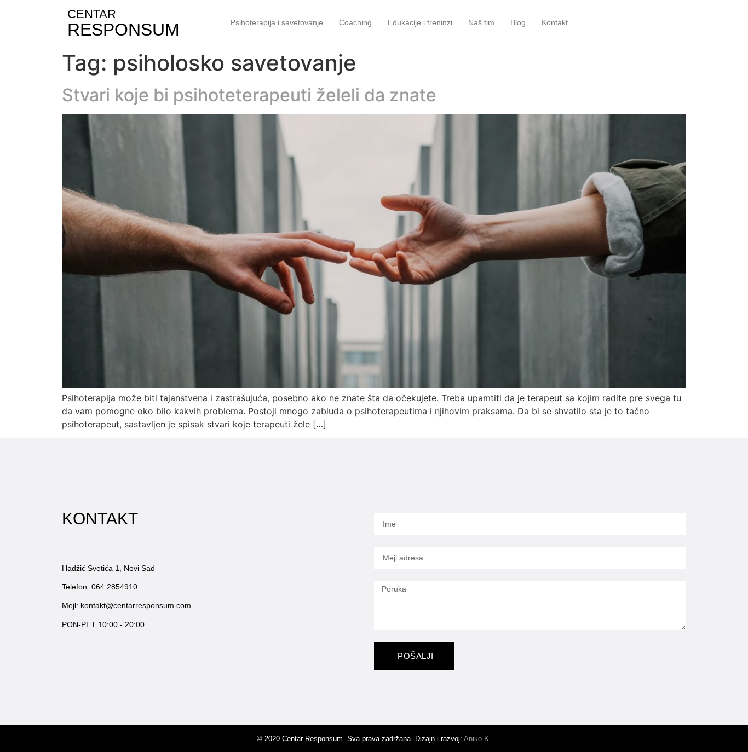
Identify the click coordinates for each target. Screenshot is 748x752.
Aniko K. (477, 738)
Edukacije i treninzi (420, 22)
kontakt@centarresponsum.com (135, 605)
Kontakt (555, 22)
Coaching (355, 22)
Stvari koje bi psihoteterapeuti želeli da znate (249, 95)
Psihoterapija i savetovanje (277, 22)
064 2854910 (114, 586)
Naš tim (481, 22)
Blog (518, 22)
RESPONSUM (123, 29)
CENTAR (91, 14)
